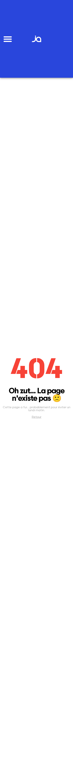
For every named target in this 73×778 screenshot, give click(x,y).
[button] (7, 39)
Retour (36, 417)
